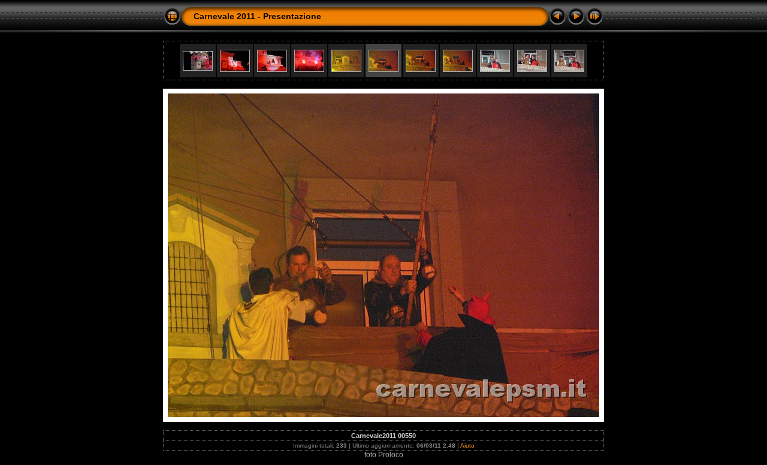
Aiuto (467, 445)
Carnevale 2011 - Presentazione (257, 16)
